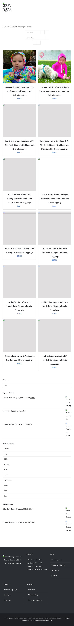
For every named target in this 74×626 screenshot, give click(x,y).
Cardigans (7, 595)
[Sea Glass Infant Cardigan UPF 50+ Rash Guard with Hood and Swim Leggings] (19, 120)
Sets (5, 491)
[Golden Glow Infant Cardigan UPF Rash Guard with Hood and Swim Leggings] (54, 174)
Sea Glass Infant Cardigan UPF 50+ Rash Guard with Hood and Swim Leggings (19, 145)
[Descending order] (47, 32)
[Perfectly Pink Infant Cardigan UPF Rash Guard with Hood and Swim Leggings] (54, 66)
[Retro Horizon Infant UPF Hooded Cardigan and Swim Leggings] (54, 335)
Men (5, 470)
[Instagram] (31, 575)
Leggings (7, 600)
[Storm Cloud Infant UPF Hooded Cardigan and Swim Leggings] (19, 335)
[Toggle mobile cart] (67, 4)
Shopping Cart (56, 560)
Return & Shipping (58, 565)
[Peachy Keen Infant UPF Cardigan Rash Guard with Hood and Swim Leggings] (19, 174)
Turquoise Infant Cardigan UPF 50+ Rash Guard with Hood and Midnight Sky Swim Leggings (54, 145)
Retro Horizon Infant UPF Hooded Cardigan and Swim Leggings (54, 360)
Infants (6, 475)
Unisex (6, 448)
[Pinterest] (34, 575)
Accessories (8, 480)
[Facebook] (27, 575)
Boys (6, 454)
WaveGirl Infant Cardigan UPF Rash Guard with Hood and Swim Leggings (19, 91)
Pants (6, 485)
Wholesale (55, 570)
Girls (6, 459)
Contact (54, 576)
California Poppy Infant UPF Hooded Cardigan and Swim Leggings (54, 306)
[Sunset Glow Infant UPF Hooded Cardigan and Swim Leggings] (19, 228)
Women (6, 464)
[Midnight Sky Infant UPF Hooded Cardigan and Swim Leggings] (19, 281)
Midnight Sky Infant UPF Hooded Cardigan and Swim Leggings (19, 306)
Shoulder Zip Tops (10, 590)
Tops (5, 496)
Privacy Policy (33, 595)
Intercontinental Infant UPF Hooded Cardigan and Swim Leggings (54, 252)
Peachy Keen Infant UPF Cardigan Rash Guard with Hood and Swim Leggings (19, 198)
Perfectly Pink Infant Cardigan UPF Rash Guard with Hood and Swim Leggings (54, 91)
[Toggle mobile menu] (70, 4)
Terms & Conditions (35, 600)
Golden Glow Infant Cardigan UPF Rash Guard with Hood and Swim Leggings (54, 198)
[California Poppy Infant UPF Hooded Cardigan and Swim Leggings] (54, 281)
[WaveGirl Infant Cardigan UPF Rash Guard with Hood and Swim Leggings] (19, 66)
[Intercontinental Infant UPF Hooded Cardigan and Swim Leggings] (54, 228)
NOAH (65, 618)
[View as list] (38, 42)
